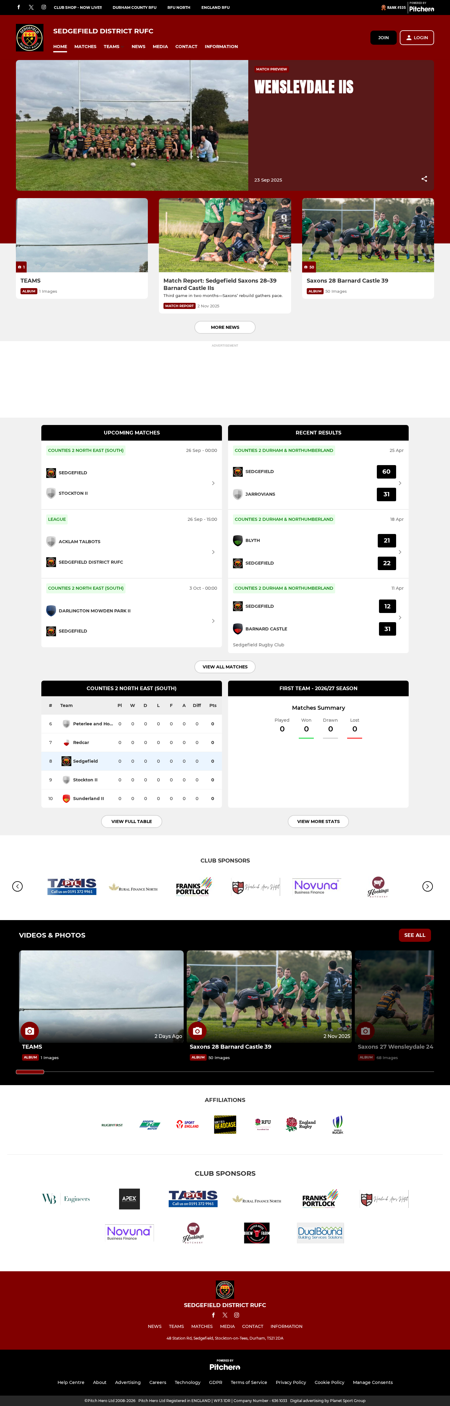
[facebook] (18, 7)
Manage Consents (373, 1382)
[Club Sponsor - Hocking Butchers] (378, 888)
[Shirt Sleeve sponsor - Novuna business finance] (316, 888)
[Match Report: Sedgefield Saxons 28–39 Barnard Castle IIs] (225, 235)
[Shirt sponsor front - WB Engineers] (65, 1200)
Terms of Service (249, 1382)
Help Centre (71, 1382)
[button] (60, 47)
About (100, 1382)
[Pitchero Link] (422, 10)
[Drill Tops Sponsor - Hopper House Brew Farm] (256, 1234)
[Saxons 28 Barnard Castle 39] (368, 235)
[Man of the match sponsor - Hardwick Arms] (255, 888)
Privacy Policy (291, 1382)
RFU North (178, 7)
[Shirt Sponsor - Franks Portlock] (194, 888)
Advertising (128, 1382)
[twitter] (31, 7)
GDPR (215, 1382)
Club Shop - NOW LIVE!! (78, 7)
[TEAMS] (82, 235)
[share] (424, 179)
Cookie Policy (329, 1382)
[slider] (30, 1072)
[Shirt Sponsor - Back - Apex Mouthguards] (129, 1200)
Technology (188, 1382)
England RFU (215, 7)
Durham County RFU (134, 7)
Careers (157, 1382)
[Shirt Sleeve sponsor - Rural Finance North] (133, 888)
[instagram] (44, 7)
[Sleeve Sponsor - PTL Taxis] (71, 888)
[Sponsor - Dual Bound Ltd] (320, 1234)
